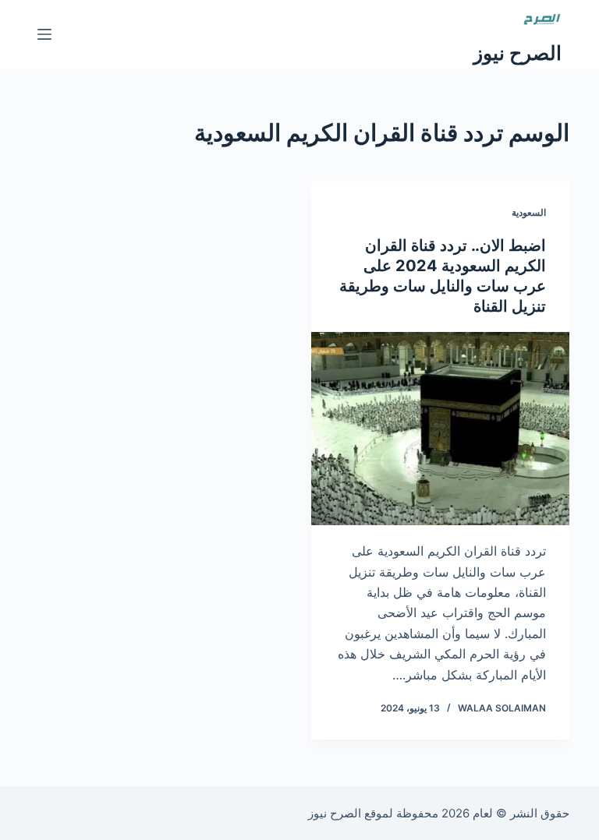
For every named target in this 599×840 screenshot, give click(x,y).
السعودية (529, 212)
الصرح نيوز (517, 53)
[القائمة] (44, 34)
